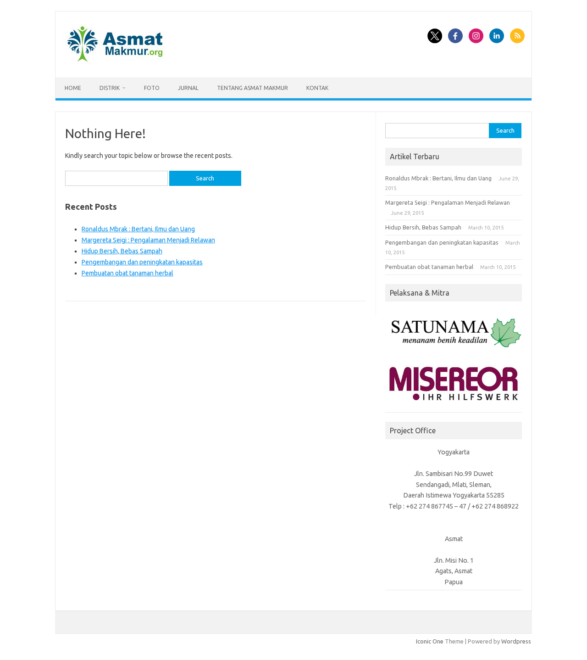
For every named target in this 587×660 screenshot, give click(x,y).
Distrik (110, 88)
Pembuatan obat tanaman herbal (127, 273)
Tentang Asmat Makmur (252, 88)
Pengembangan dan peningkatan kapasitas (142, 262)
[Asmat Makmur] (115, 62)
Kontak (317, 88)
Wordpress (516, 641)
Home (73, 88)
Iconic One (429, 641)
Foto (152, 88)
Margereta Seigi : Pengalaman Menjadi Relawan (148, 240)
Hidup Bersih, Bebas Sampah (122, 251)
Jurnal (188, 88)
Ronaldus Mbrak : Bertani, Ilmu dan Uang (138, 229)
